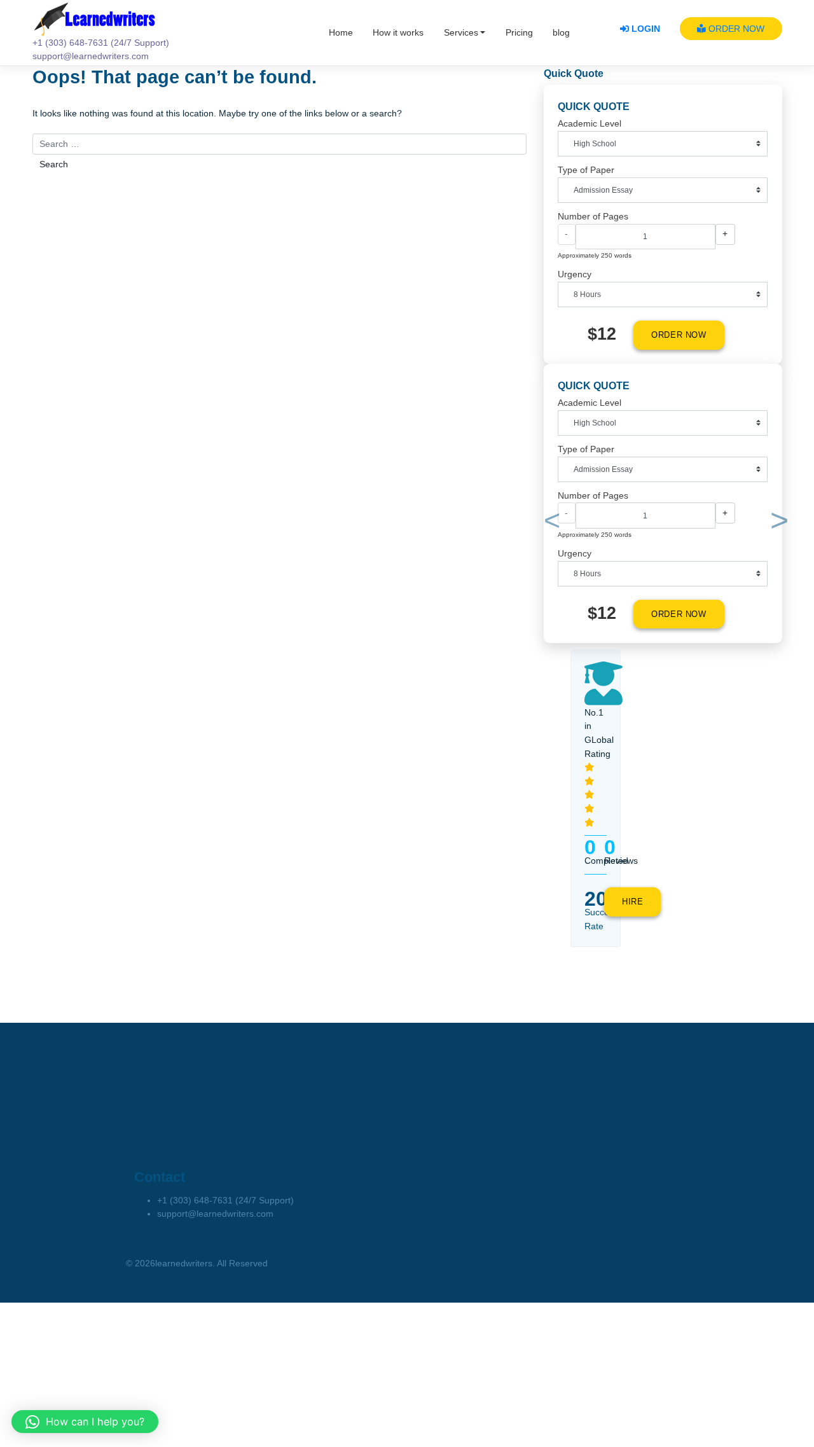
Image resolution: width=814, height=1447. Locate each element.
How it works (398, 33)
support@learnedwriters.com (215, 1214)
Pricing (519, 33)
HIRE (633, 901)
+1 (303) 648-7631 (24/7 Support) (225, 1200)
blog (561, 33)
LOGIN (644, 29)
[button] (550, 522)
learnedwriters (183, 1263)
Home (341, 33)
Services (461, 33)
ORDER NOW (735, 29)
